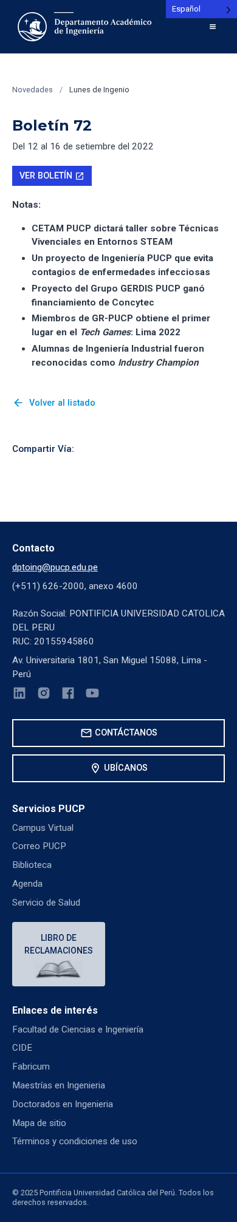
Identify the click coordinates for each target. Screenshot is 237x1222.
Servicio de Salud (46, 902)
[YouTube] (92, 695)
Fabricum (31, 1066)
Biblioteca (32, 864)
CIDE (22, 1047)
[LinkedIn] (19, 695)
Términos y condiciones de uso (74, 1141)
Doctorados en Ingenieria (62, 1104)
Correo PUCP (39, 846)
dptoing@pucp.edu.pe (55, 567)
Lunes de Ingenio (99, 89)
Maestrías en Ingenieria (58, 1085)
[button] (213, 27)
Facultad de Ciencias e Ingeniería (77, 1029)
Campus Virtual (43, 827)
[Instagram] (43, 695)
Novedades (32, 89)
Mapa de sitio (39, 1123)
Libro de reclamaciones (58, 944)
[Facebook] (68, 695)
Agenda (27, 883)
